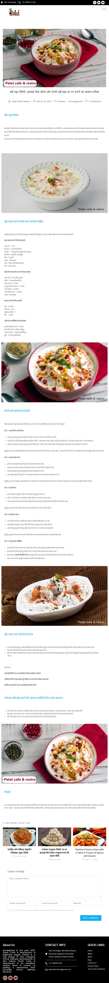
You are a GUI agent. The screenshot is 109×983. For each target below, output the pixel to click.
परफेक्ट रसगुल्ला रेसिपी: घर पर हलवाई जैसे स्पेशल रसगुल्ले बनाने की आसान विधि (54, 852)
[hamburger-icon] (104, 9)
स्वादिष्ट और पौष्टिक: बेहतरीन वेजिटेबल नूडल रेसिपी (19, 851)
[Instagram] (94, 2)
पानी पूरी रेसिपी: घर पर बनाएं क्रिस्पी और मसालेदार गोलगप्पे (22, 673)
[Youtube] (103, 2)
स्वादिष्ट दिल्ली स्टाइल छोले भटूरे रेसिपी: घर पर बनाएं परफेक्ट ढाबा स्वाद (26, 679)
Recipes (61, 101)
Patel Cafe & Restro (21, 101)
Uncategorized (75, 101)
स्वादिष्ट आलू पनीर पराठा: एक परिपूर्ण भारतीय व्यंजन (20, 685)
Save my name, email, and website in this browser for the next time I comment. (43, 910)
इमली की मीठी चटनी (21, 555)
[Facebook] (98, 2)
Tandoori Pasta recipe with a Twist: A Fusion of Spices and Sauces (89, 852)
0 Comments (95, 101)
